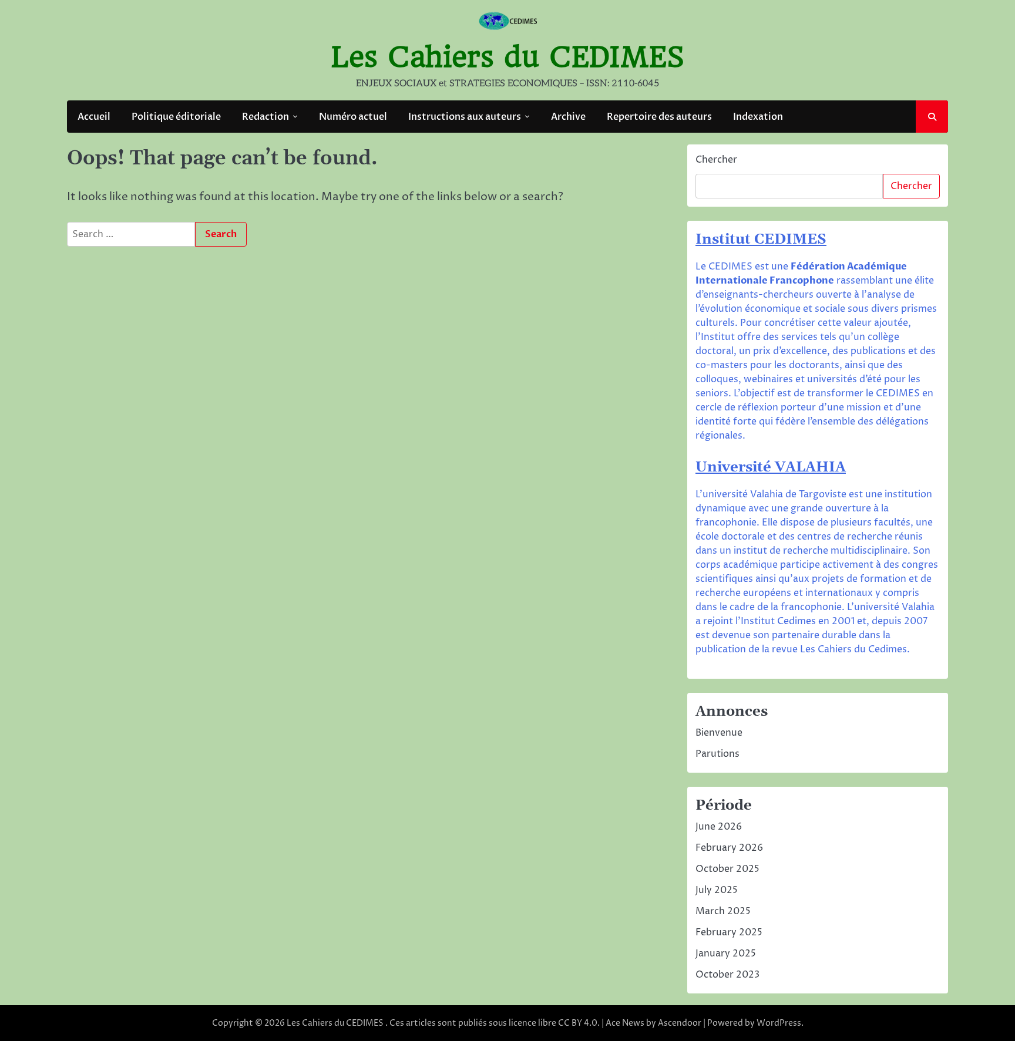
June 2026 (718, 826)
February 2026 (729, 847)
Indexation (758, 116)
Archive (568, 116)
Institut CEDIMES (760, 239)
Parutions (717, 753)
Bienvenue (718, 732)
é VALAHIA (804, 467)
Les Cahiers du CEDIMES (507, 57)
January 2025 (725, 953)
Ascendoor (679, 1023)
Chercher (716, 159)
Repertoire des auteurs (659, 116)
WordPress (779, 1023)
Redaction (265, 116)
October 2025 (727, 869)
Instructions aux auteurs (464, 116)
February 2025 (728, 932)
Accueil (94, 116)
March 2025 (723, 911)
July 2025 (716, 890)
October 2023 (727, 974)
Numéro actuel (353, 116)
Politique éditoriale (176, 116)
